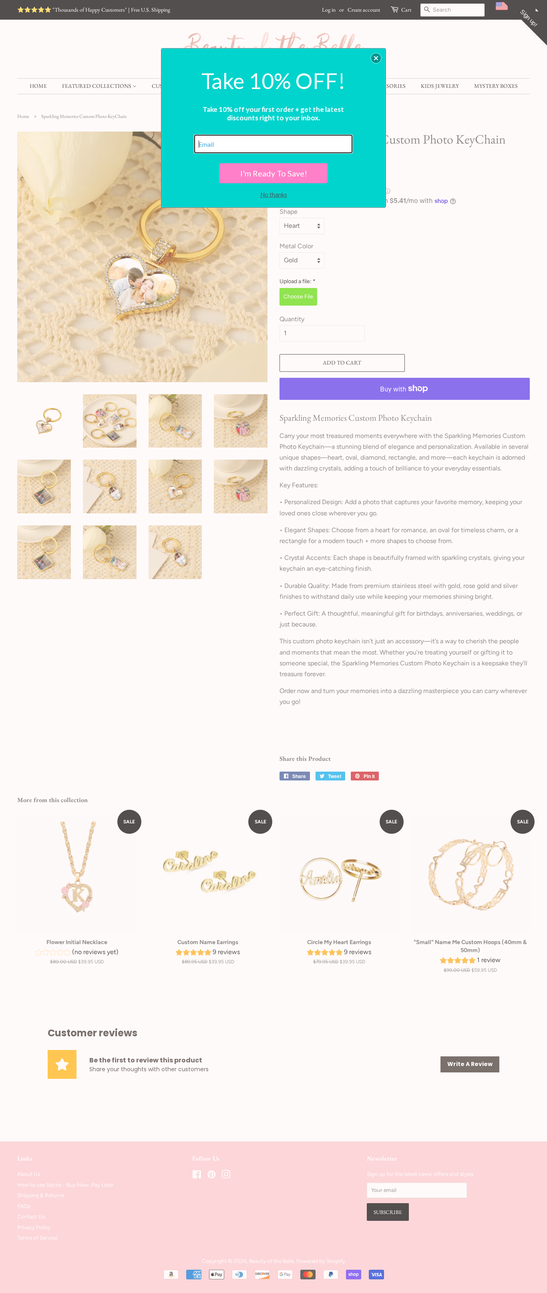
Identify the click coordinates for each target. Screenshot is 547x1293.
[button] (376, 58)
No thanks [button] (273, 194)
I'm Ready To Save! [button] (273, 173)
